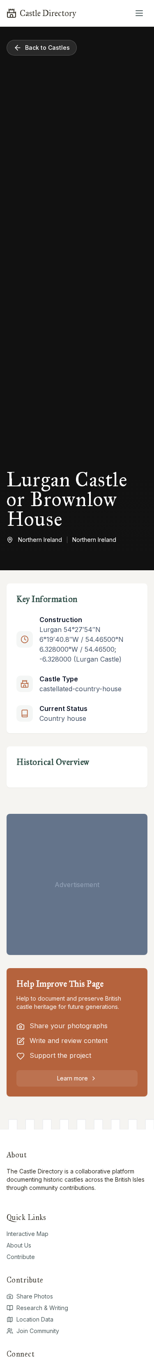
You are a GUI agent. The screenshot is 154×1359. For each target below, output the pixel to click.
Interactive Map (27, 1233)
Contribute (21, 1256)
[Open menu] (139, 13)
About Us (19, 1245)
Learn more (72, 1078)
